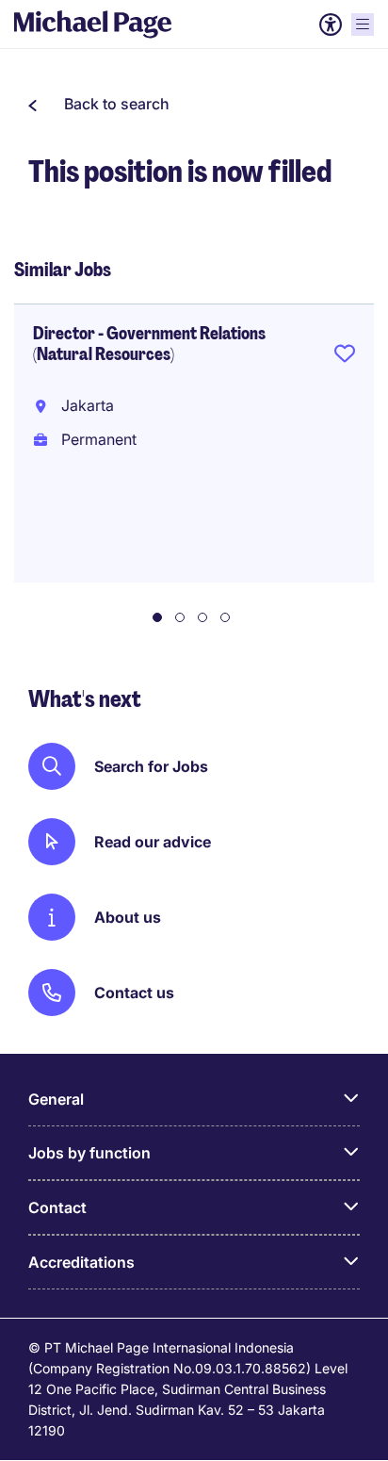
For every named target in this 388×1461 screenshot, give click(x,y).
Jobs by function (89, 1152)
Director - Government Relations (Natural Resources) (149, 344)
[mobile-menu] (362, 24)
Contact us (134, 992)
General (56, 1099)
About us (127, 917)
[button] (99, 103)
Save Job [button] (344, 357)
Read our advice (152, 841)
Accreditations (81, 1262)
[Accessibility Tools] (330, 24)
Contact (57, 1207)
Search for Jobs (151, 766)
